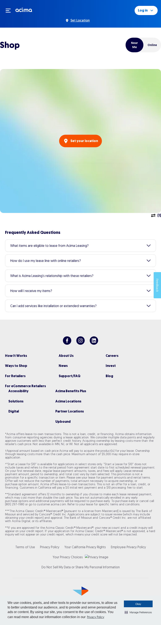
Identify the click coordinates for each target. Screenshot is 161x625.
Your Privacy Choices (68, 557)
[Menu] (10, 10)
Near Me (134, 45)
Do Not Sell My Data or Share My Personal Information (81, 567)
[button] (138, 612)
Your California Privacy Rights (85, 547)
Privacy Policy (95, 617)
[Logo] (24, 9)
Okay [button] (138, 604)
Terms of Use (25, 547)
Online (152, 45)
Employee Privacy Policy (128, 547)
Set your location (84, 141)
